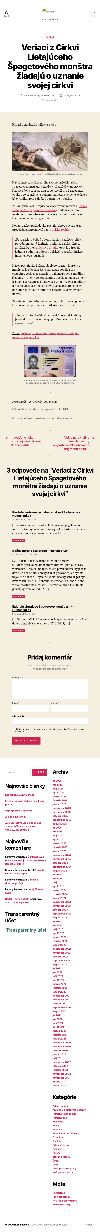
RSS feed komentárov (65, 1200)
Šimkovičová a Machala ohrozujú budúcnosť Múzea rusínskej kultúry (25, 860)
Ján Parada (28, 418)
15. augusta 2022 (71, 95)
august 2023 (60, 917)
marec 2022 (59, 984)
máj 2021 (58, 1023)
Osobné (50, 37)
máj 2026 (58, 788)
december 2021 (61, 995)
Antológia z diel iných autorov (69, 1110)
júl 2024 (57, 874)
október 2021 (60, 1003)
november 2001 (62, 1077)
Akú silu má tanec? (15, 816)
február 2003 (60, 1070)
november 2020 (62, 1046)
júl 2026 (57, 780)
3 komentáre (52, 100)
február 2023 (60, 941)
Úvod (56, 1160)
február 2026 (60, 800)
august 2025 (60, 823)
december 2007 (62, 1062)
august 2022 (60, 964)
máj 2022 (58, 976)
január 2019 (59, 1054)
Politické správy (62, 1145)
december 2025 (62, 808)
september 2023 (62, 913)
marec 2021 (59, 1030)
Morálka (57, 1129)
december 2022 (62, 948)
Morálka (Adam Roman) (66, 1133)
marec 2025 (59, 843)
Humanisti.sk (21, 1224)
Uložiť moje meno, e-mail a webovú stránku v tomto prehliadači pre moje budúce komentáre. (49, 730)
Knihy (56, 1125)
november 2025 (62, 812)
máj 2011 (58, 1058)
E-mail (55, 703)
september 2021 (62, 1007)
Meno (15, 703)
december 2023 (62, 902)
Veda (55, 1164)
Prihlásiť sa (59, 1192)
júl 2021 (57, 1015)
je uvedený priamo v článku (43, 95)
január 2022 (59, 991)
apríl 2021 (58, 1027)
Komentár (17, 677)
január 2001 (59, 1085)
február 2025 (60, 847)
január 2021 (59, 1038)
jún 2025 (58, 831)
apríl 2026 (58, 792)
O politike (58, 1137)
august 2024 (60, 870)
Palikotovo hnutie (45, 248)
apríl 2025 (58, 839)
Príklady (57, 1149)
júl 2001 (57, 1081)
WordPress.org (61, 1204)
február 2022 (60, 988)
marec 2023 (59, 937)
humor (19, 418)
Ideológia (58, 1121)
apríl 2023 (58, 933)
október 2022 (60, 956)
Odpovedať (18, 540)
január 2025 (59, 851)
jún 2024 (58, 878)
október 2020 (60, 1050)
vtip (72, 418)
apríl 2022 (58, 980)
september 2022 (62, 960)
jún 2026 (58, 784)
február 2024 (60, 894)
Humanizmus (60, 1117)
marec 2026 (59, 796)
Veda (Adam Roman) (64, 1168)
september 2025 (62, 820)
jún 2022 (57, 972)
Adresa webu (18, 716)
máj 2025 (58, 835)
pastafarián (40, 418)
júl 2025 (57, 827)
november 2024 (62, 859)
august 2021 (60, 1011)
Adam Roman (60, 1106)
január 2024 (59, 898)
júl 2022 (57, 968)
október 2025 (60, 816)
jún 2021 (57, 1019)
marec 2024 (59, 890)
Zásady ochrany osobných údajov (49, 1224)
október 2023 (60, 909)
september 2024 (62, 866)
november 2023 (62, 905)
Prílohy (56, 1153)
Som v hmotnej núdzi (17, 902)
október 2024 (60, 862)
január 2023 (59, 945)
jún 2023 (58, 925)
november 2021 (61, 999)
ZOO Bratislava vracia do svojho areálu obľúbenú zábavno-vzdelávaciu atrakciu (23, 826)
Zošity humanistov (63, 1172)
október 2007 (60, 1066)
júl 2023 (57, 921)
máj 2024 (58, 882)
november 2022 (62, 952)
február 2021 (60, 1034)
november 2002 (62, 1073)
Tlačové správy (61, 1156)
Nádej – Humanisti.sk (17, 899)
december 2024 (62, 855)
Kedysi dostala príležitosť (19, 795)
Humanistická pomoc (64, 1113)
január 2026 (59, 804)
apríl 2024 (58, 886)
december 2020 (62, 1042)
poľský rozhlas (61, 230)
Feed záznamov (61, 1196)
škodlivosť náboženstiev (58, 418)
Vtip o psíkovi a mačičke (18, 810)
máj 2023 (58, 929)
